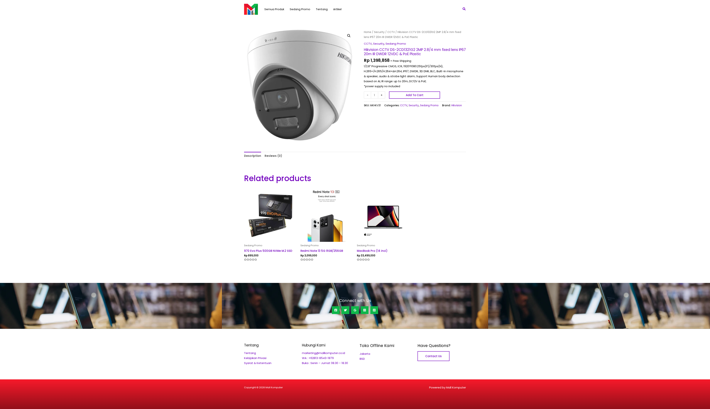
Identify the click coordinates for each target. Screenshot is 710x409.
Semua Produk (274, 9)
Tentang (322, 9)
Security (379, 32)
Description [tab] (252, 156)
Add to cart (414, 95)
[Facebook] (336, 310)
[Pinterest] (374, 310)
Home (367, 32)
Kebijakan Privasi (255, 358)
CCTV (391, 32)
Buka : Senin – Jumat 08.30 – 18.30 (325, 363)
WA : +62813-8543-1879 (318, 358)
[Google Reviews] (355, 310)
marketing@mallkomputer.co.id (323, 353)
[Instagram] (364, 310)
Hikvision (456, 105)
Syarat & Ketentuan (257, 363)
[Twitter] (345, 310)
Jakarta (365, 354)
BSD (362, 359)
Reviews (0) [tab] (273, 156)
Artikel (337, 9)
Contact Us (433, 356)
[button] (464, 9)
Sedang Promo (300, 9)
